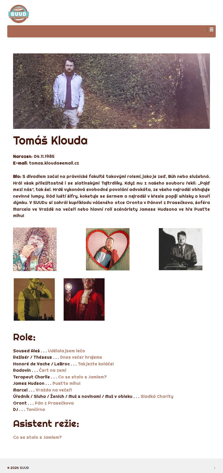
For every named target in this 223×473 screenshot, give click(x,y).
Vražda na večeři (54, 390)
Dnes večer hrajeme (81, 357)
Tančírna (35, 409)
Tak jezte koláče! (96, 364)
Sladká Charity (157, 396)
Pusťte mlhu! (66, 383)
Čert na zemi (52, 370)
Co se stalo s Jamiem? (82, 377)
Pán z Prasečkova (54, 403)
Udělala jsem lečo (66, 350)
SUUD (24, 468)
